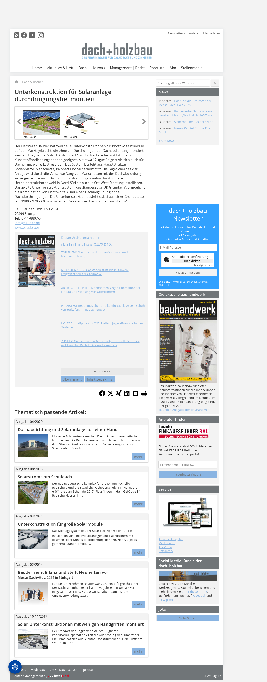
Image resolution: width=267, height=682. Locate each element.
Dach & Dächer (32, 82)
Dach (82, 67)
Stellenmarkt (191, 67)
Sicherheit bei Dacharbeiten (186, 122)
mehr (138, 457)
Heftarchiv (166, 551)
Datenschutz (68, 670)
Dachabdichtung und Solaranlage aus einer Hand (67, 429)
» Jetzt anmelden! (188, 273)
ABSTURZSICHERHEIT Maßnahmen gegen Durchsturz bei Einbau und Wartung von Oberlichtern (100, 290)
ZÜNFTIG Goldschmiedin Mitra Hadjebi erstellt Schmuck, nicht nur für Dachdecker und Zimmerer (100, 343)
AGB (53, 670)
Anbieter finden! (189, 474)
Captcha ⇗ (203, 265)
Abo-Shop (165, 547)
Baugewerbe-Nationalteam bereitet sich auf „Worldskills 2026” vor (185, 113)
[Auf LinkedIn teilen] (127, 395)
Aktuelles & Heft (60, 67)
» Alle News (167, 141)
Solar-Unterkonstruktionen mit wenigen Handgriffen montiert (81, 624)
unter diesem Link (194, 592)
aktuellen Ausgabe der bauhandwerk (184, 410)
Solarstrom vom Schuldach (45, 477)
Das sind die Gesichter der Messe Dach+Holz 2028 (185, 103)
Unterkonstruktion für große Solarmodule (60, 524)
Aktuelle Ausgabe (171, 539)
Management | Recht (127, 67)
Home (37, 67)
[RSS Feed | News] (17, 35)
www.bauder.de (27, 227)
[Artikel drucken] (144, 393)
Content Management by (30, 676)
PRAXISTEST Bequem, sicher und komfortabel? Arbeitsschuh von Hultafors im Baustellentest (103, 308)
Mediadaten (211, 33)
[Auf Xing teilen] (119, 395)
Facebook (199, 596)
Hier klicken (192, 261)
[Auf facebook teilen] (102, 395)
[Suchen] (215, 83)
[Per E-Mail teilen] (135, 393)
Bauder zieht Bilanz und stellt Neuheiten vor (63, 572)
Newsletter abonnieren (184, 33)
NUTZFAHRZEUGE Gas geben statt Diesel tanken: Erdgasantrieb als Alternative (95, 272)
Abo (173, 67)
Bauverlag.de (212, 676)
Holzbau (98, 67)
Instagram (166, 600)
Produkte (157, 67)
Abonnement (72, 379)
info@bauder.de (27, 223)
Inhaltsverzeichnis (100, 379)
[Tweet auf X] (110, 395)
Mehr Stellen (188, 618)
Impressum (88, 670)
